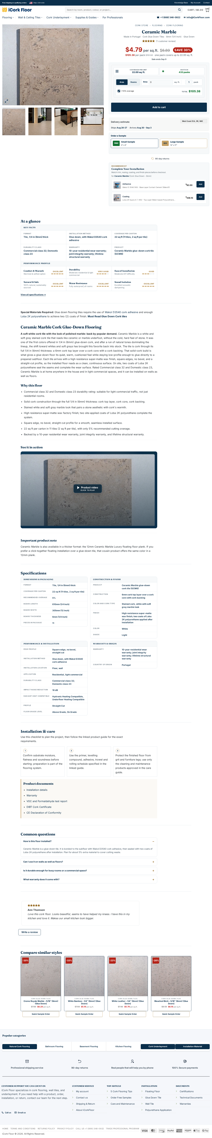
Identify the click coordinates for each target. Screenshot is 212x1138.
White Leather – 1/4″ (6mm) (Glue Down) (128, 1002)
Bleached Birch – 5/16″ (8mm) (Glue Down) (171, 1002)
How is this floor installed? (37, 841)
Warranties (185, 1103)
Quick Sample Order (41, 1014)
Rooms (134, 82)
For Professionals (113, 17)
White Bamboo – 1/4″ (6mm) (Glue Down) (84, 1002)
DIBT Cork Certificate (39, 806)
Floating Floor (152, 1091)
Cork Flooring (174, 25)
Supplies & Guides (86, 17)
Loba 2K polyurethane (34, 316)
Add (200, 184)
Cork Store (141, 25)
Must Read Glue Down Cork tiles (107, 316)
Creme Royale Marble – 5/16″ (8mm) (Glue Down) (41, 1002)
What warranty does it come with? (41, 879)
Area (122, 82)
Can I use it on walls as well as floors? (43, 861)
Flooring (7, 17)
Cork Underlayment (57, 17)
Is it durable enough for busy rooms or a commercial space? (55, 870)
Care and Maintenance (123, 1103)
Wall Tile (149, 1103)
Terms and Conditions (23, 1128)
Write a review (29, 932)
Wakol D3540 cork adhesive (122, 312)
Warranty (32, 795)
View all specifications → (33, 294)
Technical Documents (191, 1097)
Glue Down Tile (153, 1097)
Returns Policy (46, 1128)
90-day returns (162, 158)
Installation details (37, 789)
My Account (195, 3)
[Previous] (8, 65)
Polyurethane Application (158, 1110)
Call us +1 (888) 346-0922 (90, 1128)
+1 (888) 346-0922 (168, 17)
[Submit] (179, 9)
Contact (206, 3)
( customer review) (166, 41)
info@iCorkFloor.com (197, 17)
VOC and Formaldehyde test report (47, 801)
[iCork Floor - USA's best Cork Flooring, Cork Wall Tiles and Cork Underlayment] (21, 10)
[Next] (98, 65)
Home (5, 1128)
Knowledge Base (181, 3)
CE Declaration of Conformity (44, 812)
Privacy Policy (65, 1128)
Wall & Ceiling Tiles (29, 17)
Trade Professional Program (122, 1128)
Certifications (187, 1091)
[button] (6, 101)
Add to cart (159, 107)
